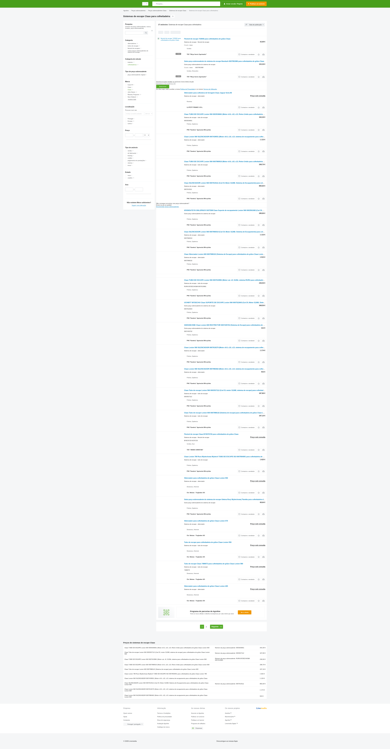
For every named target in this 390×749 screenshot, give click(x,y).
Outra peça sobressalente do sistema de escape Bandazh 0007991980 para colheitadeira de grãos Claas (224, 61)
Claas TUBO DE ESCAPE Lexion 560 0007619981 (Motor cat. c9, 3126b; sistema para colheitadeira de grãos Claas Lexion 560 (166, 659)
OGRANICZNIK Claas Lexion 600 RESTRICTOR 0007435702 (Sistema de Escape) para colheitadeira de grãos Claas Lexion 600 (232, 325)
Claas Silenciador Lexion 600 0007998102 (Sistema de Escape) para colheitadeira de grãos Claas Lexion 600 (225, 254)
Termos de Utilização (210, 89)
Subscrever (162, 86)
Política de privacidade (164, 716)
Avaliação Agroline (163, 723)
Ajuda (125, 716)
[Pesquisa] (154, 4)
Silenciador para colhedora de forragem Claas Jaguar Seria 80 (208, 93)
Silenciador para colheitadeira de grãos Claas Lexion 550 (206, 478)
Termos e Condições (163, 713)
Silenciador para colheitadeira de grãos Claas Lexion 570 (206, 521)
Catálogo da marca (163, 727)
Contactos (126, 720)
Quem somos (127, 713)
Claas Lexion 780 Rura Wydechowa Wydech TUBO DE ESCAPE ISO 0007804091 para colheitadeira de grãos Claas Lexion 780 (232, 456)
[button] (259, 54)
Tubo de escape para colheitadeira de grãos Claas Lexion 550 (207, 542)
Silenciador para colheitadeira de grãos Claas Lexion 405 (206, 586)
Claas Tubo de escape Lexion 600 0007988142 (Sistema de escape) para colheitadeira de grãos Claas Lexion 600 (227, 413)
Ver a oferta (245, 612)
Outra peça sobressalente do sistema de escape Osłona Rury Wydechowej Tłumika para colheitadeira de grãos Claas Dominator (233, 499)
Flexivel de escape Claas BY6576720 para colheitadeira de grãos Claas (211, 434)
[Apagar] (152, 30)
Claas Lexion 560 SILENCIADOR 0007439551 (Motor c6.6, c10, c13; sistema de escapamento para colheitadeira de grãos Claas (232, 137)
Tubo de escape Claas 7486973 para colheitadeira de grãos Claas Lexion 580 (213, 564)
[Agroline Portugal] (131, 4)
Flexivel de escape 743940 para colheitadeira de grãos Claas (207, 39)
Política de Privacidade (187, 89)
